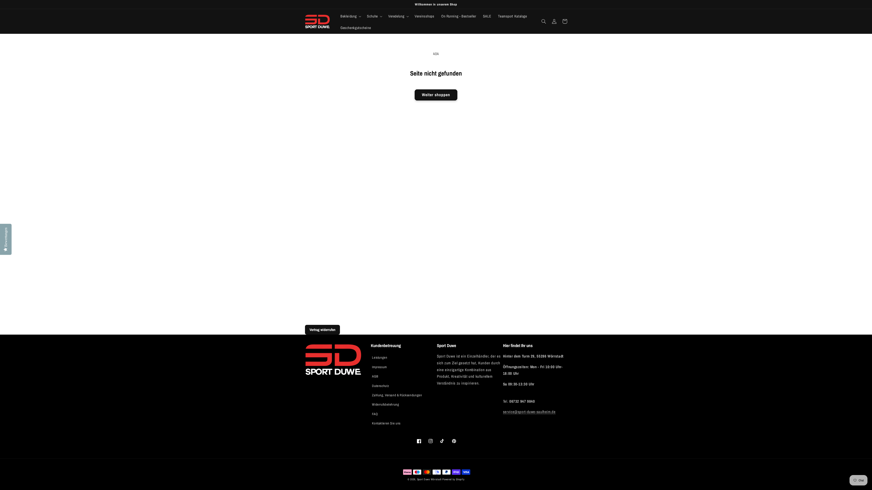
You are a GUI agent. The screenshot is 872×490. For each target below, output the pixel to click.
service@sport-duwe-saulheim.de (529, 411)
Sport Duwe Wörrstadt (429, 479)
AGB (375, 376)
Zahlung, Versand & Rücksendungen (397, 395)
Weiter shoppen (436, 95)
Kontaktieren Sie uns (386, 423)
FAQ (375, 414)
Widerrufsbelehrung (385, 404)
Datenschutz (380, 386)
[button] (350, 16)
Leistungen (379, 357)
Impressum (379, 367)
